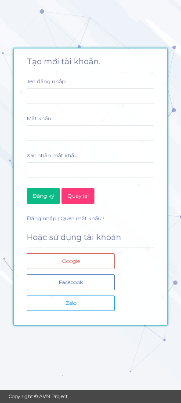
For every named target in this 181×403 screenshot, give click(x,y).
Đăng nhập (41, 218)
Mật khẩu (39, 118)
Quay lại (78, 195)
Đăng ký (43, 195)
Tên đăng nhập (46, 81)
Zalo (70, 302)
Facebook (71, 282)
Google (71, 261)
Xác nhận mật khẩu (52, 155)
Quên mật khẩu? (82, 218)
